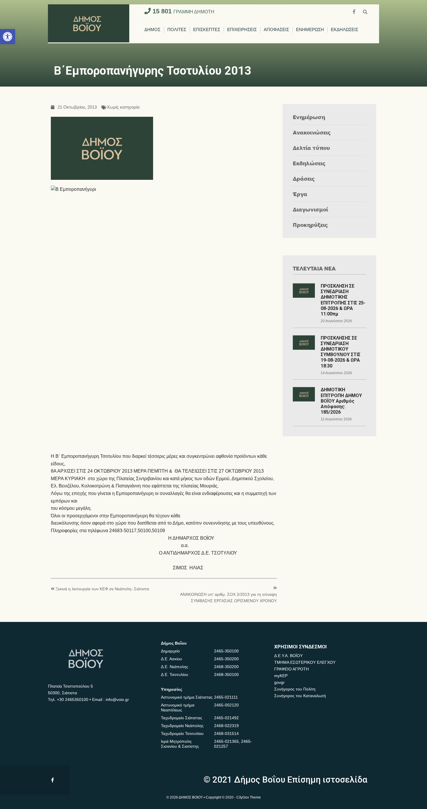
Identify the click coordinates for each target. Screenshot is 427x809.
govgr (279, 682)
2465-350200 (226, 659)
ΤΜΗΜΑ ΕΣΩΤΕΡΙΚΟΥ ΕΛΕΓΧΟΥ (305, 662)
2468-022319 (226, 726)
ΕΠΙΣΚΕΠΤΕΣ (206, 30)
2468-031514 (226, 733)
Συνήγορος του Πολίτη (294, 689)
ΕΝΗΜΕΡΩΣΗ (310, 30)
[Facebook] (354, 11)
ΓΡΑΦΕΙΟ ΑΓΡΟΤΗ (291, 669)
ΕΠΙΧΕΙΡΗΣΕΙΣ (242, 30)
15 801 (182, 11)
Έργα (300, 194)
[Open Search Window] (365, 11)
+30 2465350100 (72, 699)
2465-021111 (226, 697)
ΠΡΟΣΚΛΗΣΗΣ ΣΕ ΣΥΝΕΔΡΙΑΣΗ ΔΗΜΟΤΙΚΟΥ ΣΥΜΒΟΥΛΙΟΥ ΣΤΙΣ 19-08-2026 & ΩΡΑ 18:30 (340, 352)
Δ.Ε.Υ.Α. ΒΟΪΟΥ (288, 656)
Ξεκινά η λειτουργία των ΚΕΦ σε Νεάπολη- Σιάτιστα (102, 589)
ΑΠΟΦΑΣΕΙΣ (276, 30)
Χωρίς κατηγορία (123, 107)
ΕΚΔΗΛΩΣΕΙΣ (344, 30)
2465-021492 (226, 718)
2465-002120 (226, 705)
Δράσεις (304, 178)
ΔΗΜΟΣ (152, 30)
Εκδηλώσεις (309, 163)
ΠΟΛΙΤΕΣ (176, 30)
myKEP (281, 676)
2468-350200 (226, 667)
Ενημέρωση (309, 117)
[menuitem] (152, 30)
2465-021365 (226, 741)
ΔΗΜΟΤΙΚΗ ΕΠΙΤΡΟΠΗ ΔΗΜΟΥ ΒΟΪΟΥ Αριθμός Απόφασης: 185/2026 (341, 401)
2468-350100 (226, 674)
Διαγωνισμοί (310, 209)
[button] (7, 36)
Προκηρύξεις (310, 224)
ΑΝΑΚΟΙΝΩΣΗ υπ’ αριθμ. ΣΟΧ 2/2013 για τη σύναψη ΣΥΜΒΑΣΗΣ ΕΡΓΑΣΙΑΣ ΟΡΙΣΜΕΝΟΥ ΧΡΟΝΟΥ (228, 598)
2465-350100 (226, 651)
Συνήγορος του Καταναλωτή (300, 696)
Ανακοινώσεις (312, 132)
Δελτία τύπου (311, 147)
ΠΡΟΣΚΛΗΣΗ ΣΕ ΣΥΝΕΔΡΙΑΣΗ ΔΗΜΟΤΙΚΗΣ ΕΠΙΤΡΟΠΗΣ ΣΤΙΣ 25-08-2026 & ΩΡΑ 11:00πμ (343, 300)
